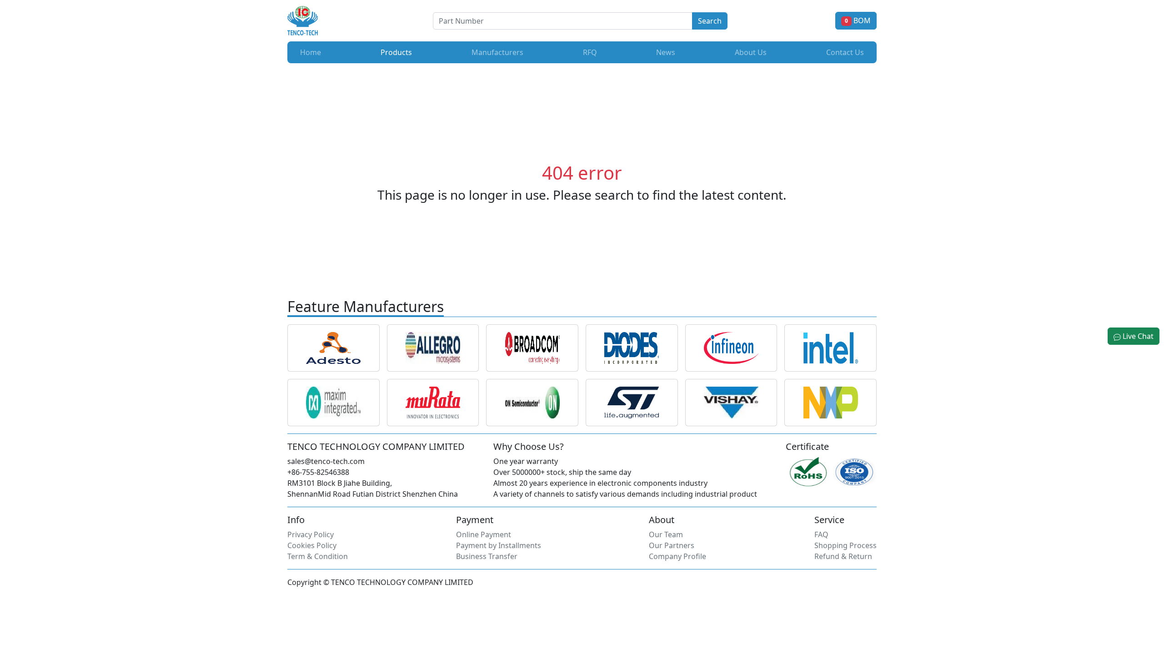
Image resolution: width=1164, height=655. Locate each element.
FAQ (821, 534)
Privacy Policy (310, 534)
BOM (858, 20)
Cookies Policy (311, 545)
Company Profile (677, 556)
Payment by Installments (498, 545)
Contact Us (845, 52)
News (665, 52)
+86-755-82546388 (318, 472)
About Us (751, 52)
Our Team (666, 534)
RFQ (590, 52)
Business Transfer (486, 556)
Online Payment (483, 534)
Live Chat (1137, 336)
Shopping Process (845, 545)
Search (710, 21)
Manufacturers (497, 52)
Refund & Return (843, 556)
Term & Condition (317, 556)
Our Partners (671, 545)
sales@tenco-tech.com (326, 461)
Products (398, 52)
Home (310, 52)
